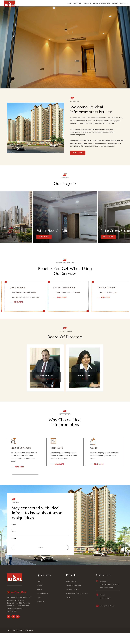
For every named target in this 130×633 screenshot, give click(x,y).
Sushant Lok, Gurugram (60, 292)
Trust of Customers (21, 447)
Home (69, 3)
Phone (14, 538)
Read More (78, 153)
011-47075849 (17, 592)
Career (115, 3)
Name (14, 525)
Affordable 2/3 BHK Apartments (102, 289)
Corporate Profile (42, 593)
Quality (94, 447)
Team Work (57, 447)
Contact (124, 3)
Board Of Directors (101, 3)
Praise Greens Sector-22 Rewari (19, 292)
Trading (68, 598)
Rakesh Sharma (45, 375)
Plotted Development (16, 287)
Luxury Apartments (58, 287)
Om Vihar (98, 300)
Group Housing (71, 581)
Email (14, 531)
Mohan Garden (100, 295)
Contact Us (40, 602)
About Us (77, 3)
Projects (87, 3)
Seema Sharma (84, 375)
